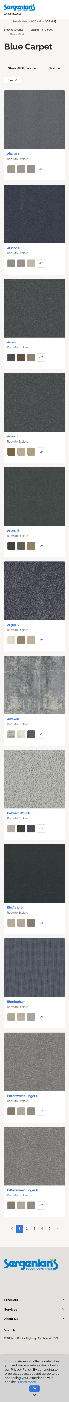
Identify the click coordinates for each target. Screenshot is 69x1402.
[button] (16, 80)
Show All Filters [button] (19, 68)
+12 (41, 922)
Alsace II (13, 248)
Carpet (49, 29)
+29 (41, 169)
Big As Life (15, 907)
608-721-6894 (12, 14)
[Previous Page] (11, 1229)
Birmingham (16, 1001)
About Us (11, 1319)
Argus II (12, 436)
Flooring (34, 29)
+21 (41, 1017)
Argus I (12, 342)
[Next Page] (57, 1229)
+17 (41, 1111)
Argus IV (13, 625)
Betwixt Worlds (18, 813)
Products (11, 1300)
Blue (10, 80)
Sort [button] (52, 68)
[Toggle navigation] (61, 14)
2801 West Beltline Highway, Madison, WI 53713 (31, 1338)
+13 (41, 828)
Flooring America (14, 29)
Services (10, 1309)
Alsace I (13, 154)
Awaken (13, 719)
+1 (41, 734)
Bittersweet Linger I (22, 1096)
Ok (34, 1388)
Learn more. (27, 1382)
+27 (41, 357)
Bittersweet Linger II (22, 1190)
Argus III (13, 530)
